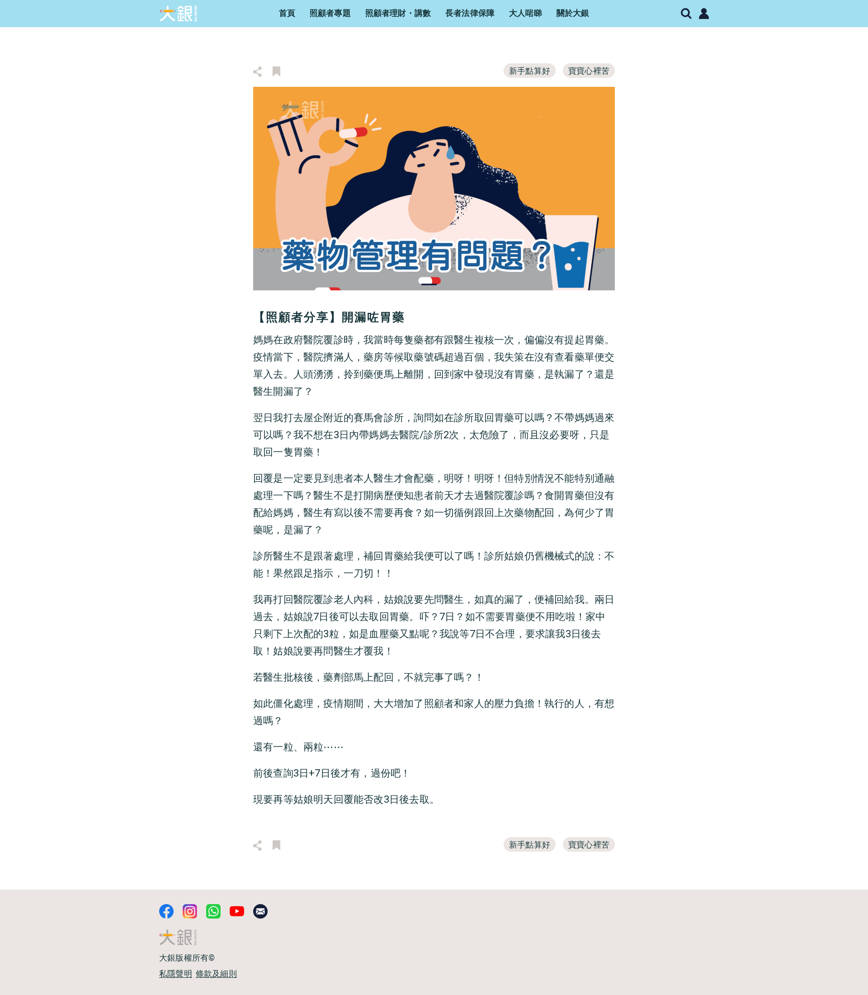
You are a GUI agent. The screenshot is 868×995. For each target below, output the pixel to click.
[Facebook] (166, 911)
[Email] (260, 911)
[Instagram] (190, 911)
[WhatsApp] (213, 911)
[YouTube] (237, 911)
